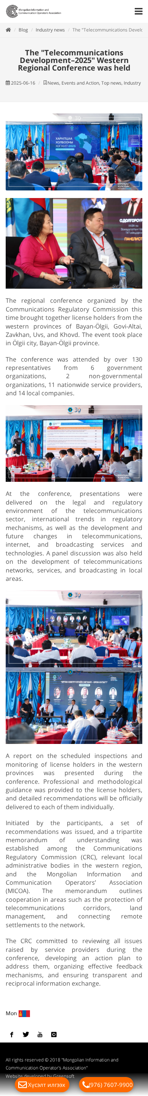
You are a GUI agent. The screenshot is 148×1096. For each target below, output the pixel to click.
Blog (23, 30)
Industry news (50, 30)
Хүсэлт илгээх (46, 1084)
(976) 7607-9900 (111, 1084)
